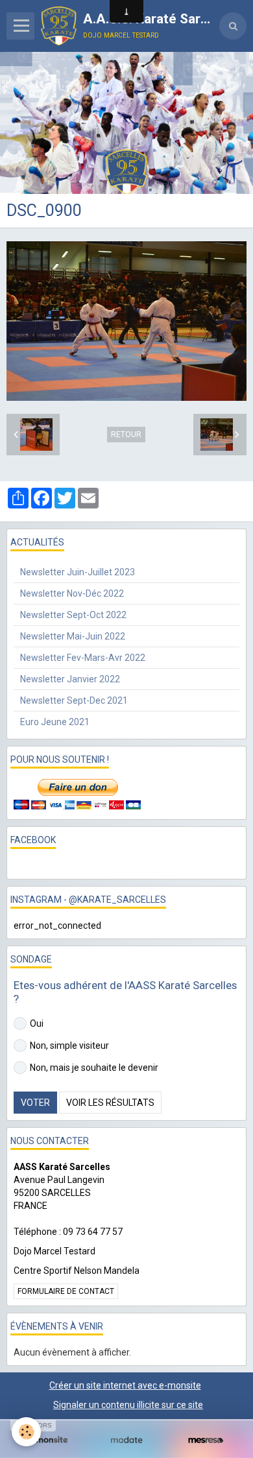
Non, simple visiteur (69, 1045)
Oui (36, 1023)
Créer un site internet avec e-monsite (125, 1385)
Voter (35, 1102)
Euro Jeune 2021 (55, 722)
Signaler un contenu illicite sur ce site (128, 1405)
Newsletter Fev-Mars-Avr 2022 (82, 657)
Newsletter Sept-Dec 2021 (74, 700)
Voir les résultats (110, 1102)
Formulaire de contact (66, 1291)
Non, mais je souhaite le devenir (94, 1067)
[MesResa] (205, 1440)
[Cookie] (26, 1431)
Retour (126, 434)
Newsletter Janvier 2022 (70, 679)
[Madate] (126, 1440)
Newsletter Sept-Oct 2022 (73, 615)
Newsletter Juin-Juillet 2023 (77, 572)
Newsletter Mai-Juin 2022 (72, 636)
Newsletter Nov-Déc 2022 (72, 593)
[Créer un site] (47, 1440)
